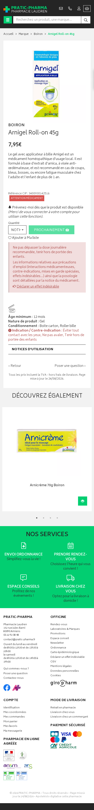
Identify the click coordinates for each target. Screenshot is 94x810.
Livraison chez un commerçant (69, 717)
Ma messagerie (12, 731)
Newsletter (57, 643)
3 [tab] (50, 518)
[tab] (47, 349)
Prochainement (49, 230)
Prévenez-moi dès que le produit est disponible (47, 208)
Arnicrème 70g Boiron (47, 485)
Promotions (57, 634)
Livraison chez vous (62, 713)
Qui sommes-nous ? (16, 669)
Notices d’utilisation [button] (32, 349)
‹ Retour (14, 366)
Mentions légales (61, 667)
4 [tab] (57, 518)
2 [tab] (43, 518)
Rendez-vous (58, 625)
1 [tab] (36, 518)
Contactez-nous (13, 678)
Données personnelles (64, 671)
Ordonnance (58, 648)
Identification (11, 708)
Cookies (55, 676)
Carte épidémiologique (64, 653)
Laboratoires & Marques (65, 629)
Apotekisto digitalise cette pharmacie (59, 797)
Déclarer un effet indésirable (38, 287)
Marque (24, 34)
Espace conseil (59, 639)
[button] (17, 229)
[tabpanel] (47, 459)
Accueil (8, 34)
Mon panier (10, 722)
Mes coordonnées (14, 713)
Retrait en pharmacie (63, 708)
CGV (53, 662)
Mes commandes (14, 717)
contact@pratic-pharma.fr (19, 640)
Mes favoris (10, 726)
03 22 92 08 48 (11, 635)
